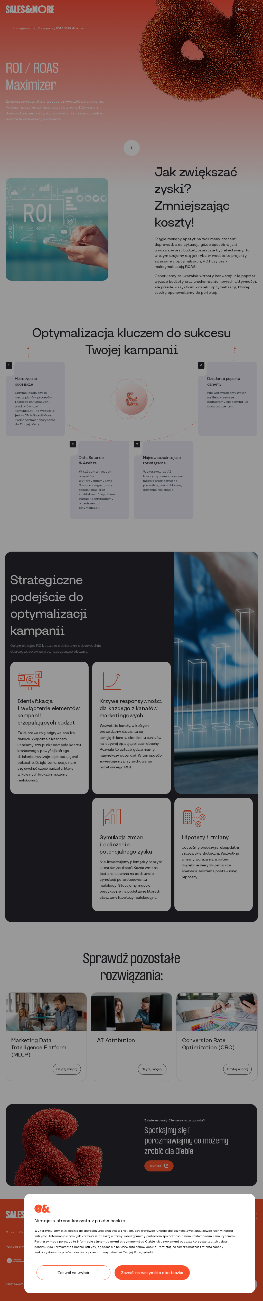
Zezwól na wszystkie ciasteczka (152, 1272)
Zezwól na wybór (74, 1272)
